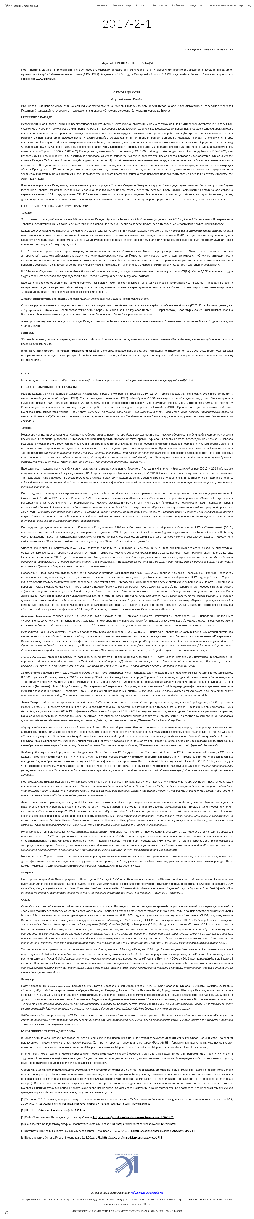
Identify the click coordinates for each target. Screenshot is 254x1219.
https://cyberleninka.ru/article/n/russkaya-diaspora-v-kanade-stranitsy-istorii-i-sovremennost (93, 1103)
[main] (127, 23)
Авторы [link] (158, 5)
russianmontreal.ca (83, 350)
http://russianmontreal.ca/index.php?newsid (160, 1130)
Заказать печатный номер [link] (225, 5)
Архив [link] (140, 5)
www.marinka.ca (46, 78)
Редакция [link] (196, 5)
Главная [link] (101, 5)
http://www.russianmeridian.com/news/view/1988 (132, 1137)
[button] (249, 5)
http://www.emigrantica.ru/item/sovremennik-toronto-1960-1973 (133, 1117)
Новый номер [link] (121, 5)
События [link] (178, 5)
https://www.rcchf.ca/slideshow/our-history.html (146, 1124)
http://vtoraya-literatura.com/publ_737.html (58, 1110)
